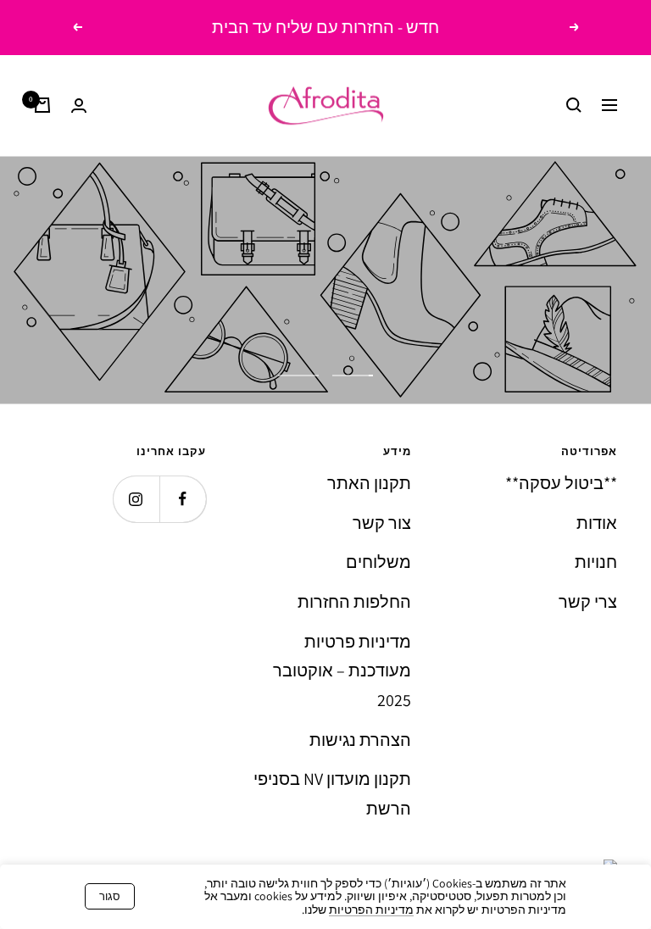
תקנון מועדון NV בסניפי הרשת (332, 794)
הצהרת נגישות (360, 740)
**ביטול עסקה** (561, 483)
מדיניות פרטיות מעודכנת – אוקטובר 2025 (342, 671)
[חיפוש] (573, 105)
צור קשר (382, 523)
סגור (109, 896)
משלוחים (378, 562)
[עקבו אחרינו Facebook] (182, 499)
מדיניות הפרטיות (371, 909)
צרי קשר (588, 602)
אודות (596, 523)
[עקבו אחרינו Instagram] (136, 499)
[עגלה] (42, 105)
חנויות (596, 562)
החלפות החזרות (354, 602)
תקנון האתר (369, 483)
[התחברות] (78, 105)
